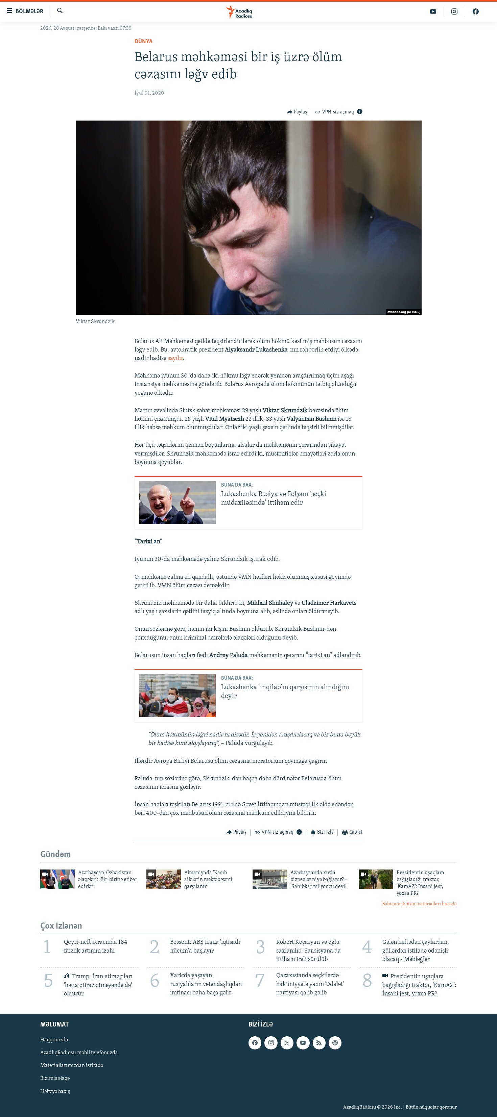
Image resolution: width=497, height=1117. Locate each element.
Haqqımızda (54, 1040)
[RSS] (319, 1042)
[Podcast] (335, 1042)
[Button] (297, 112)
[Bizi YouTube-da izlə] (433, 11)
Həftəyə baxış (55, 1091)
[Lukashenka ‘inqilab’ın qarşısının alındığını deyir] (177, 695)
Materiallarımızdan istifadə (71, 1065)
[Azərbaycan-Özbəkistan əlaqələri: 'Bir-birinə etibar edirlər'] (57, 879)
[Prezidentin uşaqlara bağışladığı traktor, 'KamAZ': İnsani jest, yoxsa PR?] (376, 879)
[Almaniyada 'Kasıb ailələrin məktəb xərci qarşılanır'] (163, 879)
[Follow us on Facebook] (255, 1042)
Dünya (143, 42)
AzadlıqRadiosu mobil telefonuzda (79, 1053)
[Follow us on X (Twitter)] (287, 1042)
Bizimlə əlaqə (55, 1078)
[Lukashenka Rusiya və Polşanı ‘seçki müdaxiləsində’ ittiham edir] (177, 502)
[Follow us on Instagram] (270, 1042)
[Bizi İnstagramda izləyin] (454, 11)
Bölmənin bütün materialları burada (419, 904)
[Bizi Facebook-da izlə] (475, 11)
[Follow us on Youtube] (303, 1042)
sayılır (175, 359)
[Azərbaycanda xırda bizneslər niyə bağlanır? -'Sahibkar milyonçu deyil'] (270, 879)
